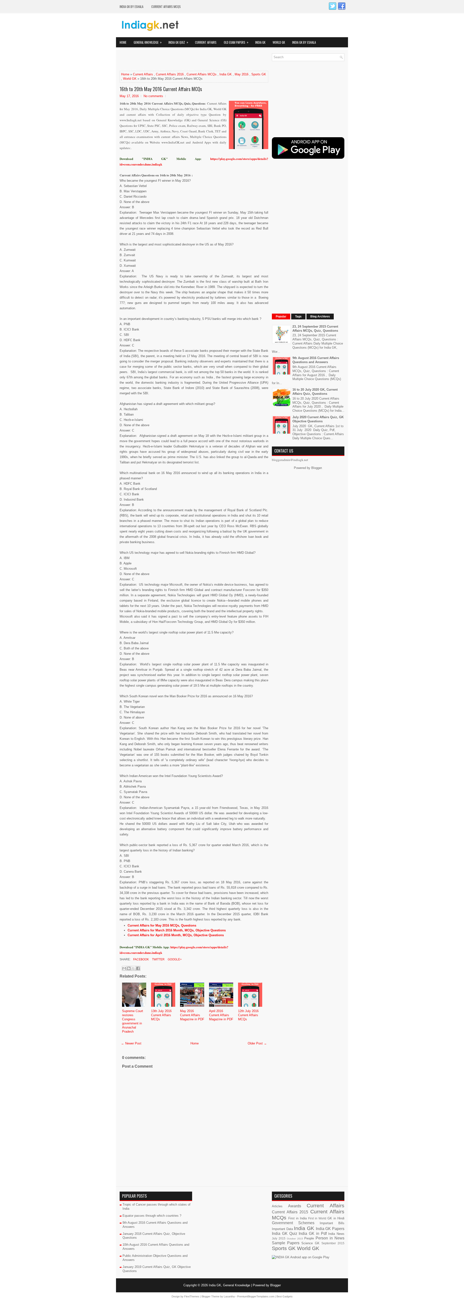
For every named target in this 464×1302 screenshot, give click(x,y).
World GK (279, 42)
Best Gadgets (284, 1296)
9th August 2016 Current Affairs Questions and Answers (315, 360)
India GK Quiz (178, 42)
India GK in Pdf (312, 1233)
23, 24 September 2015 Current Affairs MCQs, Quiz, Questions (315, 328)
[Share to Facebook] (138, 968)
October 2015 (295, 1238)
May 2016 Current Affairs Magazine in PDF (192, 1015)
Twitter (158, 959)
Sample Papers (285, 1243)
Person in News (330, 1238)
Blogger (316, 468)
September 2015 (332, 1243)
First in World (317, 1218)
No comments (153, 96)
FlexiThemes (191, 1296)
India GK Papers (330, 1229)
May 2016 (241, 74)
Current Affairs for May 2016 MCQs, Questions (162, 925)
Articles (277, 1206)
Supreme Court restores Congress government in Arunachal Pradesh (132, 1021)
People (309, 1238)
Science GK (310, 1243)
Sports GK (258, 74)
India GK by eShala (131, 6)
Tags (298, 316)
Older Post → (257, 1043)
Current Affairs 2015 (290, 1212)
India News (336, 1234)
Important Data (282, 1229)
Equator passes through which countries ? (152, 1215)
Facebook (140, 959)
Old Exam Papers (236, 42)
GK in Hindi (335, 1218)
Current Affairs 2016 (170, 74)
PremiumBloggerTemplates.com (255, 1296)
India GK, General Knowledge (229, 1285)
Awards (294, 1206)
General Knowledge (148, 42)
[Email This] (124, 968)
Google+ (174, 959)
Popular (281, 316)
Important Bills (332, 1223)
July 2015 (278, 1238)
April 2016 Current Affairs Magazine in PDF (221, 1015)
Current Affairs (206, 42)
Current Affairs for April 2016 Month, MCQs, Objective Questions (176, 935)
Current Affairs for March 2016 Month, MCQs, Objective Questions (177, 930)
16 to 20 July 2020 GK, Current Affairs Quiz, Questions (315, 392)
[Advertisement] (176, 60)
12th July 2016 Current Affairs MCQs (248, 1015)
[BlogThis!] (128, 968)
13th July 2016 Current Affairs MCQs (161, 1015)
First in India (297, 1218)
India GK (260, 42)
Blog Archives (320, 316)
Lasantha (229, 1296)
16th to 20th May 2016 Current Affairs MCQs (161, 89)
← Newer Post (131, 1043)
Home (123, 42)
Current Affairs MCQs (166, 6)
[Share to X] (133, 968)
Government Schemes (293, 1223)
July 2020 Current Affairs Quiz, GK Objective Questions (318, 419)
